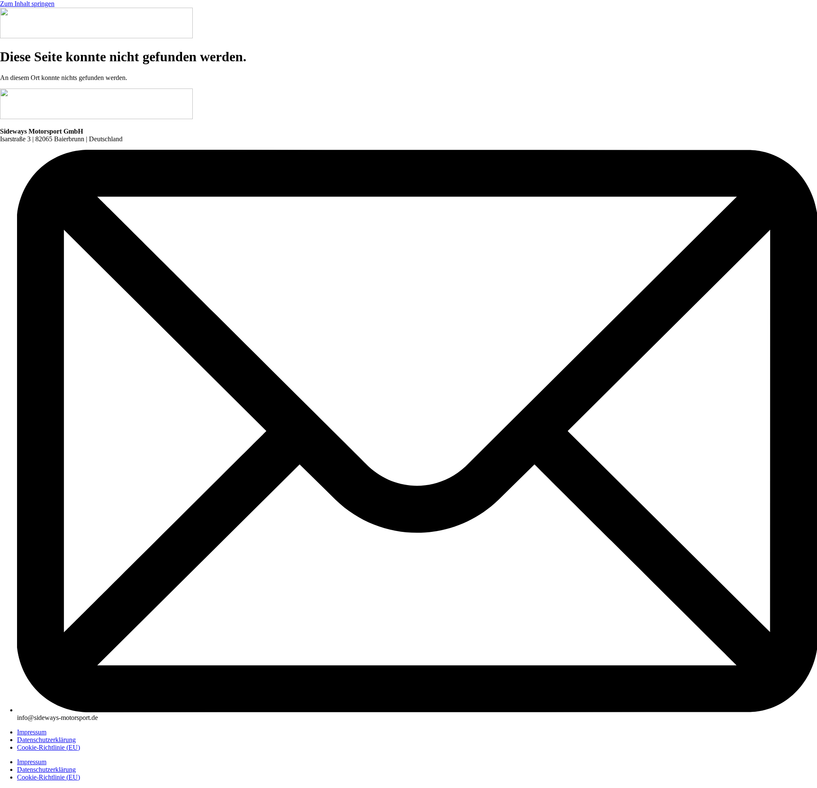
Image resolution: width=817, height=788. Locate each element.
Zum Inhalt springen (27, 3)
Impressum (31, 732)
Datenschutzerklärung (46, 739)
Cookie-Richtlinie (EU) (48, 747)
